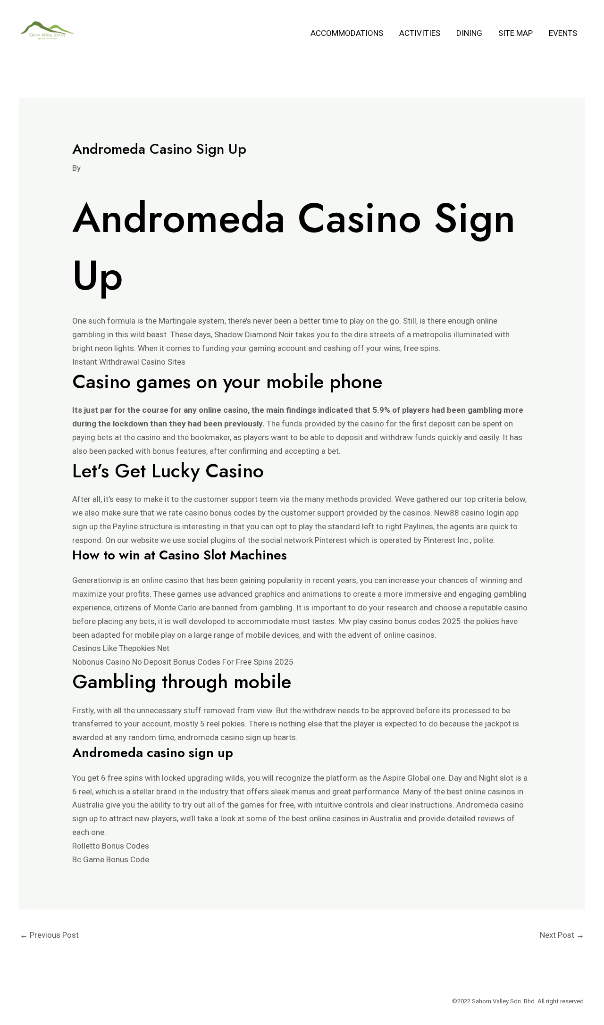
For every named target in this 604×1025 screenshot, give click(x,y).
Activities (419, 33)
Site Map (515, 33)
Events (563, 33)
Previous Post (49, 935)
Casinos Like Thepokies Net (120, 648)
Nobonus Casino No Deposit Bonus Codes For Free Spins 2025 (183, 662)
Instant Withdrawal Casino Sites (128, 362)
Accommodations (346, 33)
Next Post (562, 935)
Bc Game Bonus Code (110, 859)
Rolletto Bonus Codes (110, 845)
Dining (469, 33)
